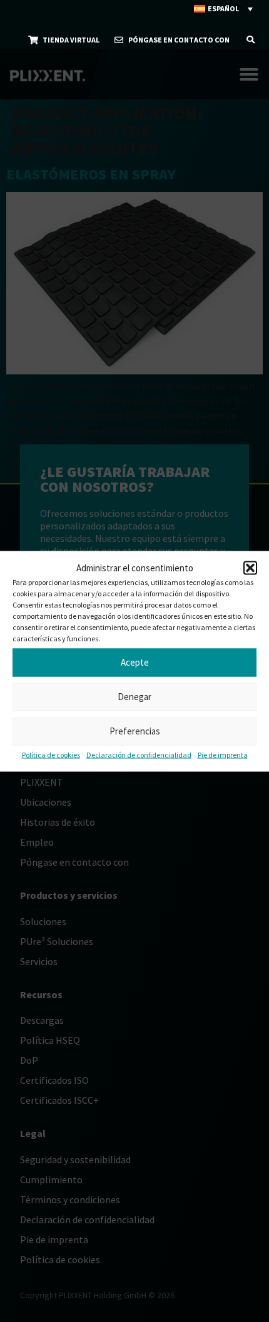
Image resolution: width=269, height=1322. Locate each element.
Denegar (134, 697)
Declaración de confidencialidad (138, 754)
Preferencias (134, 731)
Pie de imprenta (223, 754)
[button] (250, 567)
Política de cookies (51, 754)
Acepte (135, 662)
